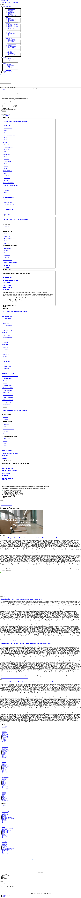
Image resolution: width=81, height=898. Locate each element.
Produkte (5, 308)
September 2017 (5, 777)
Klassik (3, 827)
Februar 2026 (4, 732)
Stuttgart (4, 847)
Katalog (5, 503)
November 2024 (5, 748)
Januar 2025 (4, 746)
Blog (3, 809)
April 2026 (4, 729)
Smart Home (4, 843)
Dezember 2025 (5, 734)
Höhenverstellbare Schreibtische (11, 13)
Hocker (5, 168)
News (4, 72)
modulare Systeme (8, 175)
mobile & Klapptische (8, 147)
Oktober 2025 (5, 736)
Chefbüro (4, 813)
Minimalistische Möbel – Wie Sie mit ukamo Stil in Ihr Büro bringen (21, 599)
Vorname (15, 105)
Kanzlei (3, 824)
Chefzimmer (6, 226)
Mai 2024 (4, 754)
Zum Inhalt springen (4, 0)
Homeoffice (4, 823)
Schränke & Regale (8, 202)
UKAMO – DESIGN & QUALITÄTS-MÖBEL (9, 2)
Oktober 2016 (5, 788)
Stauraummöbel (8, 197)
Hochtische (6, 137)
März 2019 (4, 762)
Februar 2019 (4, 763)
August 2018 (4, 767)
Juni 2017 (4, 780)
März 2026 (4, 731)
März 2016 (4, 796)
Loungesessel (7, 178)
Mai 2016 (4, 794)
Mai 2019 (4, 759)
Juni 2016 (4, 793)
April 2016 (4, 795)
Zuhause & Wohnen (6, 853)
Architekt (4, 807)
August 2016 (4, 790)
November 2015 (5, 800)
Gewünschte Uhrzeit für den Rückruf (8, 109)
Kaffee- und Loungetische (13, 21)
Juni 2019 (4, 758)
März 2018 (4, 770)
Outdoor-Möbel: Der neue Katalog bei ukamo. (10, 52)
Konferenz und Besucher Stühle (12, 27)
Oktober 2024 (5, 749)
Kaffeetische (6, 151)
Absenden (3, 110)
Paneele (6, 192)
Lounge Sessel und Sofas (13, 35)
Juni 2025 (4, 740)
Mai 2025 (4, 741)
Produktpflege (5, 841)
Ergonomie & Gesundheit (7, 817)
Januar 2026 (4, 733)
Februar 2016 (4, 797)
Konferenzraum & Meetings (7, 828)
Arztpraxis (4, 808)
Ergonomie (4, 816)
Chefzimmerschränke (8, 199)
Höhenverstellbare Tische (9, 135)
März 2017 (4, 783)
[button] (40, 4)
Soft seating (7, 171)
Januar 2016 (4, 798)
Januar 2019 (4, 764)
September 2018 (5, 766)
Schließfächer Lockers (8, 206)
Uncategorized (5, 850)
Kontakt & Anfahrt (5, 875)
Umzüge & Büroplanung (7, 849)
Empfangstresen (8, 183)
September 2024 (5, 750)
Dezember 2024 (5, 747)
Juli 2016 (4, 792)
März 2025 (4, 743)
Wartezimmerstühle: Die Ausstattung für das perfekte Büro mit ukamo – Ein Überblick (26, 681)
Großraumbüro (5, 821)
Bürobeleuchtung (5, 811)
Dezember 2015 (5, 799)
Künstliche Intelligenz (6, 830)
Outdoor (6, 267)
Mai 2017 (4, 781)
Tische (7, 17)
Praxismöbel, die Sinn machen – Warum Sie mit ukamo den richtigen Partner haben (25, 643)
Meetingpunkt (7, 260)
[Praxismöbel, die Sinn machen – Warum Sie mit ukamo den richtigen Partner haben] (31, 639)
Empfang (4, 815)
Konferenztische (7, 144)
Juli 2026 (4, 727)
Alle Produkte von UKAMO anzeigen (16, 121)
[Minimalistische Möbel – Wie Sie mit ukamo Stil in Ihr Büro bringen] (21, 595)
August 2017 (4, 778)
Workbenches (7, 132)
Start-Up (4, 845)
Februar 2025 (4, 744)
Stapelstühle (6, 163)
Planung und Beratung (7, 71)
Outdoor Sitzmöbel (8, 211)
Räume (4, 63)
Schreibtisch (4, 842)
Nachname (15, 106)
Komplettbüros (8, 277)
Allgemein (4, 805)
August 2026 (4, 726)
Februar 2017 (4, 784)
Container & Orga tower (9, 204)
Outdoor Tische (11, 55)
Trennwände (6, 190)
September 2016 (5, 789)
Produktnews (4, 839)
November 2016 (5, 787)
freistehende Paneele (8, 194)
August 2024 (4, 751)
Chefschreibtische (8, 128)
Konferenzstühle (7, 161)
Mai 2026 (4, 728)
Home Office (7, 265)
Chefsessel (6, 159)
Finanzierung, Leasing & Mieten (8, 818)
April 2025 (4, 742)
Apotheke (4, 806)
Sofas (5, 173)
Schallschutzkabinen (8, 187)
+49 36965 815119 (43, 88)
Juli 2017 (4, 779)
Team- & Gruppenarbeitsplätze (8, 848)
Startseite (1, 503)
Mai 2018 (4, 768)
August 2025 (4, 738)
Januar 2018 (4, 772)
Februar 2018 (4, 771)
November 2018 (5, 765)
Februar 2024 (4, 756)
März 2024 (4, 755)
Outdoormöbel (5, 836)
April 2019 (4, 761)
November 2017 (5, 774)
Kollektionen (7, 460)
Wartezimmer (4, 852)
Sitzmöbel (6, 154)
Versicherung (4, 851)
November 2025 (5, 735)
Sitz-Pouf (6, 180)
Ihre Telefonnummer (5, 108)
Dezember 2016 (5, 786)
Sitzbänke (6, 166)
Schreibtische (8, 125)
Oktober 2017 (5, 776)
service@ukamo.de (3, 889)
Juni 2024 (4, 753)
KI (2, 826)
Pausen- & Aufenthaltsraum (7, 837)
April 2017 (4, 782)
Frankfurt (4, 819)
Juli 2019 (4, 757)
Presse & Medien (5, 838)
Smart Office (4, 844)
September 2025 (5, 737)
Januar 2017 (4, 785)
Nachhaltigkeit (5, 832)
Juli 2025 (4, 739)
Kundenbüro (4, 829)
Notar (3, 834)
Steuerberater (4, 846)
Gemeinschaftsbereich (10, 262)
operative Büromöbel (10, 280)
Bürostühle (8, 61)
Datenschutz (4, 878)
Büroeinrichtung (5, 812)
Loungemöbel (5, 831)
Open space (6, 243)
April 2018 (4, 769)
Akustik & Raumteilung (10, 185)
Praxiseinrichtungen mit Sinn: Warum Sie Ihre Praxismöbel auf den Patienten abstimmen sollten (29, 538)
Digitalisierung (5, 814)
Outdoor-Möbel (8, 209)
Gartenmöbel (4, 820)
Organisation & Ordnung (8, 288)
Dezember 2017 (5, 773)
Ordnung (4, 835)
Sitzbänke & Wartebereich (13, 29)
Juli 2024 (4, 752)
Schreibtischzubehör (12, 15)
